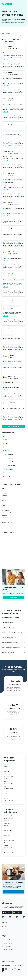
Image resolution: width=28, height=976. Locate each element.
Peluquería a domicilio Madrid (9, 35)
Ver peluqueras (13, 597)
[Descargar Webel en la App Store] (7, 912)
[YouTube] (10, 917)
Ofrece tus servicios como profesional (10, 926)
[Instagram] (24, 917)
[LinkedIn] (3, 917)
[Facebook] (17, 917)
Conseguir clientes (13, 891)
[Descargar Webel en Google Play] (17, 912)
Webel (3, 33)
